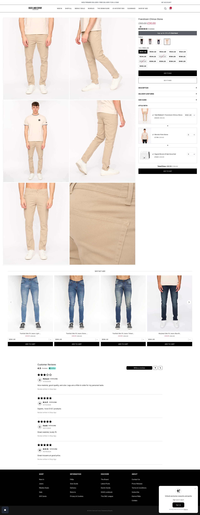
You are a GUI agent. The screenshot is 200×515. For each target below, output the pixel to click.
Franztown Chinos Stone (173, 115)
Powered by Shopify (106, 510)
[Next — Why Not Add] (189, 302)
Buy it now (167, 80)
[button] (165, 8)
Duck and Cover (96, 510)
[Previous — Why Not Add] (11, 302)
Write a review (139, 368)
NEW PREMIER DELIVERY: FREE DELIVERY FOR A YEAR (100, 2)
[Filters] (155, 368)
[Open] (5, 509)
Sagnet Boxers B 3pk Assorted (165, 154)
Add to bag (168, 73)
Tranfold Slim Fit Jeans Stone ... (77, 333)
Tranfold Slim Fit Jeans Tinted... (123, 333)
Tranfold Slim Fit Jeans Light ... (30, 333)
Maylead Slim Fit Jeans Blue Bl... (170, 333)
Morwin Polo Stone (161, 134)
